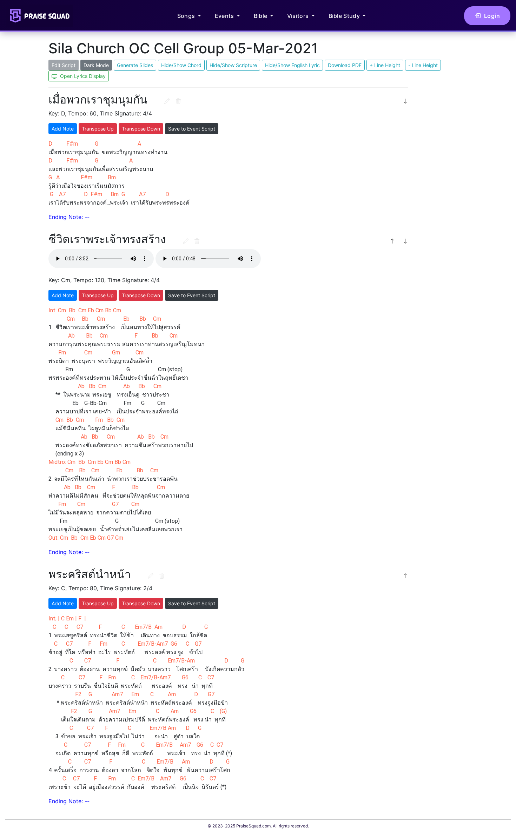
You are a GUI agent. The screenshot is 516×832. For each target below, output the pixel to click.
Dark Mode (96, 65)
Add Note (63, 129)
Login (492, 15)
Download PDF (345, 65)
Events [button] (225, 15)
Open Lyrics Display (82, 76)
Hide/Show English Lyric (292, 65)
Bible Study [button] (345, 15)
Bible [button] (261, 15)
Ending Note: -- (69, 216)
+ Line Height (385, 65)
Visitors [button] (298, 15)
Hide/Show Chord (181, 65)
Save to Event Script (191, 129)
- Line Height (423, 65)
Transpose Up (98, 129)
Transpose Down (141, 129)
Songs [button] (187, 15)
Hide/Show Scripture (233, 65)
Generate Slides (135, 65)
